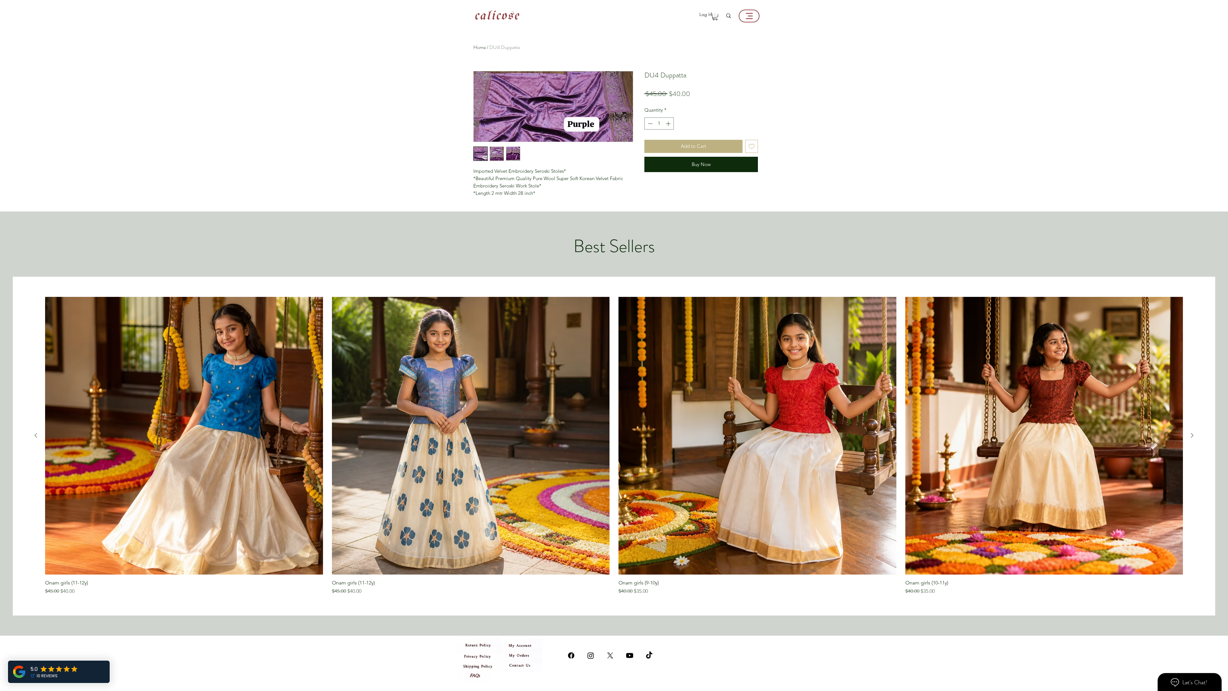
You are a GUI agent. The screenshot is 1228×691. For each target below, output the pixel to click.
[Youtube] (630, 655)
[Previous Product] (36, 435)
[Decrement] (649, 124)
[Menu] (749, 16)
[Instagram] (571, 655)
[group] (614, 446)
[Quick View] (184, 436)
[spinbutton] (659, 124)
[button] (715, 16)
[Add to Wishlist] (751, 146)
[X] (610, 655)
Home (479, 47)
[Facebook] (590, 655)
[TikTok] (649, 655)
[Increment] (669, 124)
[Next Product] (1192, 435)
